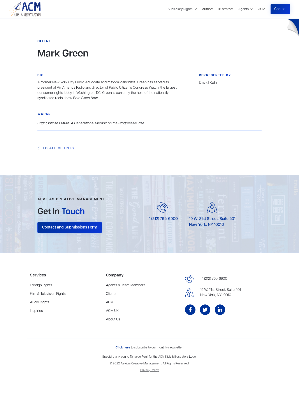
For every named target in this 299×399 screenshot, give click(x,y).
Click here (123, 348)
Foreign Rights (41, 285)
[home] (25, 9)
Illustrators (225, 9)
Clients (111, 294)
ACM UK (112, 311)
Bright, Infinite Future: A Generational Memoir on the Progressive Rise (90, 123)
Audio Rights (39, 302)
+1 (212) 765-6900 (162, 218)
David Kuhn (208, 82)
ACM (261, 9)
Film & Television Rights (48, 294)
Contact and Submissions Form (69, 227)
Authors (207, 9)
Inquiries (36, 311)
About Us (113, 319)
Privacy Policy (149, 370)
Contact (280, 9)
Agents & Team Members (125, 285)
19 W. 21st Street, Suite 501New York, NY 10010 (220, 293)
